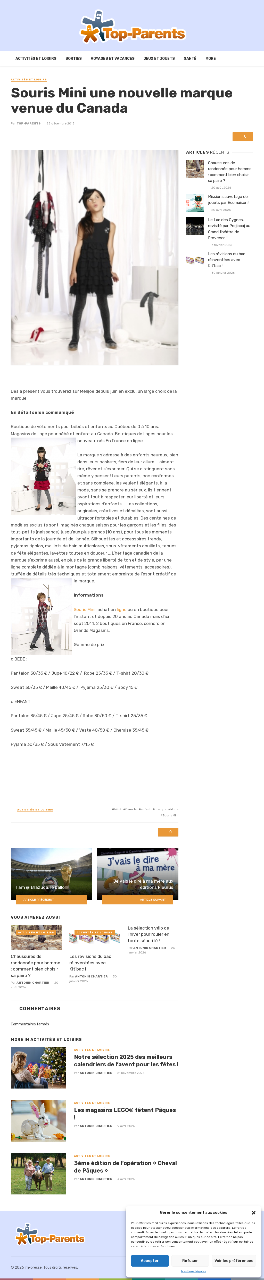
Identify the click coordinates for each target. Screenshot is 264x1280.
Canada (131, 809)
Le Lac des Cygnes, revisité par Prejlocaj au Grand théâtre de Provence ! (229, 228)
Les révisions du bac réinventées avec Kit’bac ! (90, 963)
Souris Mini (84, 609)
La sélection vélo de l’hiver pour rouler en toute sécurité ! (148, 934)
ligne (122, 609)
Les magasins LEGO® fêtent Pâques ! (125, 1113)
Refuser (190, 1260)
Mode (174, 809)
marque (160, 809)
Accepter (150, 1260)
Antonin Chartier (32, 982)
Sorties (73, 58)
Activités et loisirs (35, 58)
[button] (253, 1212)
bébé (117, 809)
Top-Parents (28, 123)
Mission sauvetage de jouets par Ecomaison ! (228, 199)
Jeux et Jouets (159, 58)
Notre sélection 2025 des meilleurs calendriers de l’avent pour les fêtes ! (126, 1060)
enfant (146, 809)
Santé (190, 58)
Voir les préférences (233, 1260)
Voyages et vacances (113, 58)
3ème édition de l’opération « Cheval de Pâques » (125, 1167)
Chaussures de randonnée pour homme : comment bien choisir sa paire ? (35, 966)
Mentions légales (193, 1271)
